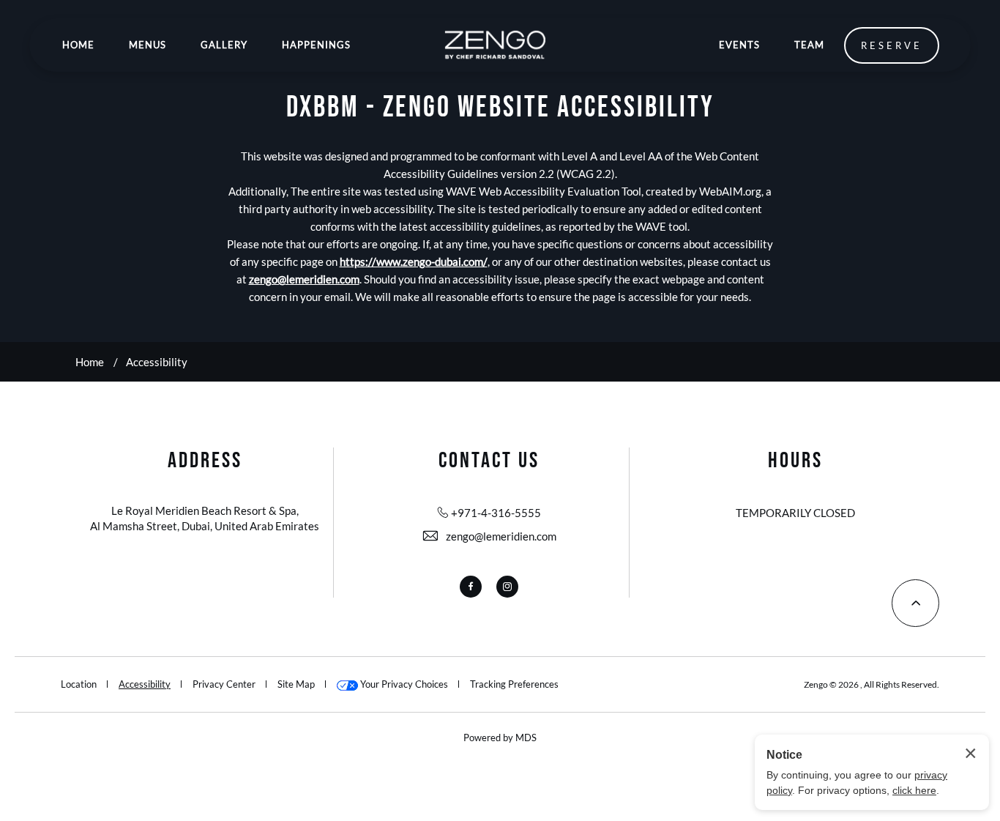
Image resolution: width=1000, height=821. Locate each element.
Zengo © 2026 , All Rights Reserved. (871, 684)
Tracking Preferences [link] (514, 684)
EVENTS (739, 45)
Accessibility (156, 361)
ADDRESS (205, 460)
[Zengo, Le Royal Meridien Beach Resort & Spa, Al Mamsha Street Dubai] (495, 45)
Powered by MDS (500, 737)
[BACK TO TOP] (915, 603)
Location (79, 684)
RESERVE (891, 45)
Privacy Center (224, 684)
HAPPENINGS (316, 45)
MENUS (147, 45)
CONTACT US (489, 460)
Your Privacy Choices (403, 684)
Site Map (296, 684)
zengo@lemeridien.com (501, 536)
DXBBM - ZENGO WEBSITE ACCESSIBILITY (500, 107)
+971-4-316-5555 (496, 512)
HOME (78, 45)
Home (89, 361)
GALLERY (224, 45)
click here (914, 790)
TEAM (809, 45)
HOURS (795, 460)
